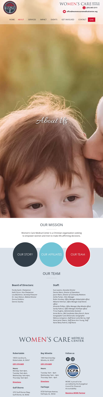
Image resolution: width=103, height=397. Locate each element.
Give (92, 19)
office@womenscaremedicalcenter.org (82, 11)
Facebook (68, 359)
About (21, 19)
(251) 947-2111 (91, 8)
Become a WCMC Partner (75, 393)
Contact (82, 19)
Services (32, 19)
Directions (17, 382)
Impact (43, 19)
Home (12, 19)
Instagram (73, 359)
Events (54, 19)
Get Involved (68, 19)
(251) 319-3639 (18, 364)
